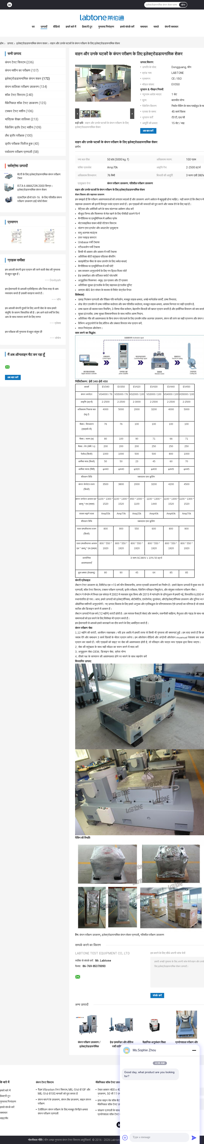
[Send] (194, 1137)
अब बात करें (148, 130)
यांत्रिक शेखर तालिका (17, 119)
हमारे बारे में (71, 26)
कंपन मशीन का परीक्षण (17, 70)
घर (33, 26)
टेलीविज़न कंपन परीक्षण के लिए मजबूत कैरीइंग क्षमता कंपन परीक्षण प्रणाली (63, 1111)
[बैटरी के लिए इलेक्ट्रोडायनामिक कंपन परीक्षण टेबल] (9, 176)
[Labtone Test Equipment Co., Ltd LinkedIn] (9, 4)
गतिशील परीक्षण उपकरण (152, 934)
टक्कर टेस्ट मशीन (15, 111)
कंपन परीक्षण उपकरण (89, 934)
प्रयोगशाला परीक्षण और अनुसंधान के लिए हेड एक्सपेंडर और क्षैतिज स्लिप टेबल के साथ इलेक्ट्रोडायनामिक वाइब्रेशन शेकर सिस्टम (186, 1044)
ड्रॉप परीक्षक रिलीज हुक (19, 144)
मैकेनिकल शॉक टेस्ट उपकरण (21, 103)
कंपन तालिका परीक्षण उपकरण (22, 87)
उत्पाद (10, 43)
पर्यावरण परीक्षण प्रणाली (18, 152)
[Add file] (125, 1137)
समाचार (144, 26)
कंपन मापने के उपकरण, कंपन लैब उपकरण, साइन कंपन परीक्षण (64, 1101)
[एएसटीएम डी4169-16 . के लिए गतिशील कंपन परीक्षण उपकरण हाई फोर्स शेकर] (9, 199)
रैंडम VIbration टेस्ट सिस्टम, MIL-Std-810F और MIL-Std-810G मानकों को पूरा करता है (64, 1091)
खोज (183, 4)
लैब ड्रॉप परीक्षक (14, 135)
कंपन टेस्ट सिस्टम (15, 62)
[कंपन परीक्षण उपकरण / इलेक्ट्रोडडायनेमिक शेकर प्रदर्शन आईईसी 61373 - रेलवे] (89, 1025)
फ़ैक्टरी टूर (87, 26)
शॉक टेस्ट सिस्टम (15, 95)
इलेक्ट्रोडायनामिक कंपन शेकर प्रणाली (120, 934)
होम (1, 43)
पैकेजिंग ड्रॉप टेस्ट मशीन (19, 127)
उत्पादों (44, 26)
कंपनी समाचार (171, 26)
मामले (156, 26)
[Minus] (194, 1050)
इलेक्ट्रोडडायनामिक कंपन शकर (31, 43)
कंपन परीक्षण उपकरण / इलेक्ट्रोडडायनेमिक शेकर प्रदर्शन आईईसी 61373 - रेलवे (89, 1044)
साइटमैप (4, 1118)
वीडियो (56, 26)
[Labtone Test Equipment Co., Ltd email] (10, 367)
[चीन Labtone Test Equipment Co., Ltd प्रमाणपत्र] (16, 236)
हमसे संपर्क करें (127, 26)
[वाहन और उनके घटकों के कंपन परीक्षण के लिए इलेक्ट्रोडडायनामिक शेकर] (103, 84)
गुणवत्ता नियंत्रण (106, 26)
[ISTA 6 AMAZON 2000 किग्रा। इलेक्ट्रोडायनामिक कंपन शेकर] (9, 188)
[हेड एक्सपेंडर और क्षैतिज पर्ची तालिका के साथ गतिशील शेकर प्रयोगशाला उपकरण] (122, 1025)
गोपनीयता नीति (35, 1139)
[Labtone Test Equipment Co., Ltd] (102, 17)
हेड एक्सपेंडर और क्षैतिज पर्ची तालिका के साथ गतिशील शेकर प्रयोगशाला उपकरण (121, 1044)
